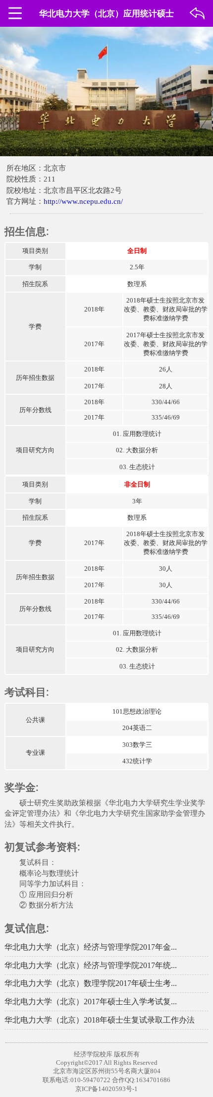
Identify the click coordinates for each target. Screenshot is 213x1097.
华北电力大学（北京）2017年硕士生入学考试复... (90, 1001)
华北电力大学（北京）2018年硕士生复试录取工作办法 (99, 1020)
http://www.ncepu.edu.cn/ (83, 201)
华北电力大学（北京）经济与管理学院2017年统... (90, 965)
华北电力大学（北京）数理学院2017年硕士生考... (90, 983)
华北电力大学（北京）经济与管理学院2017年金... (90, 947)
